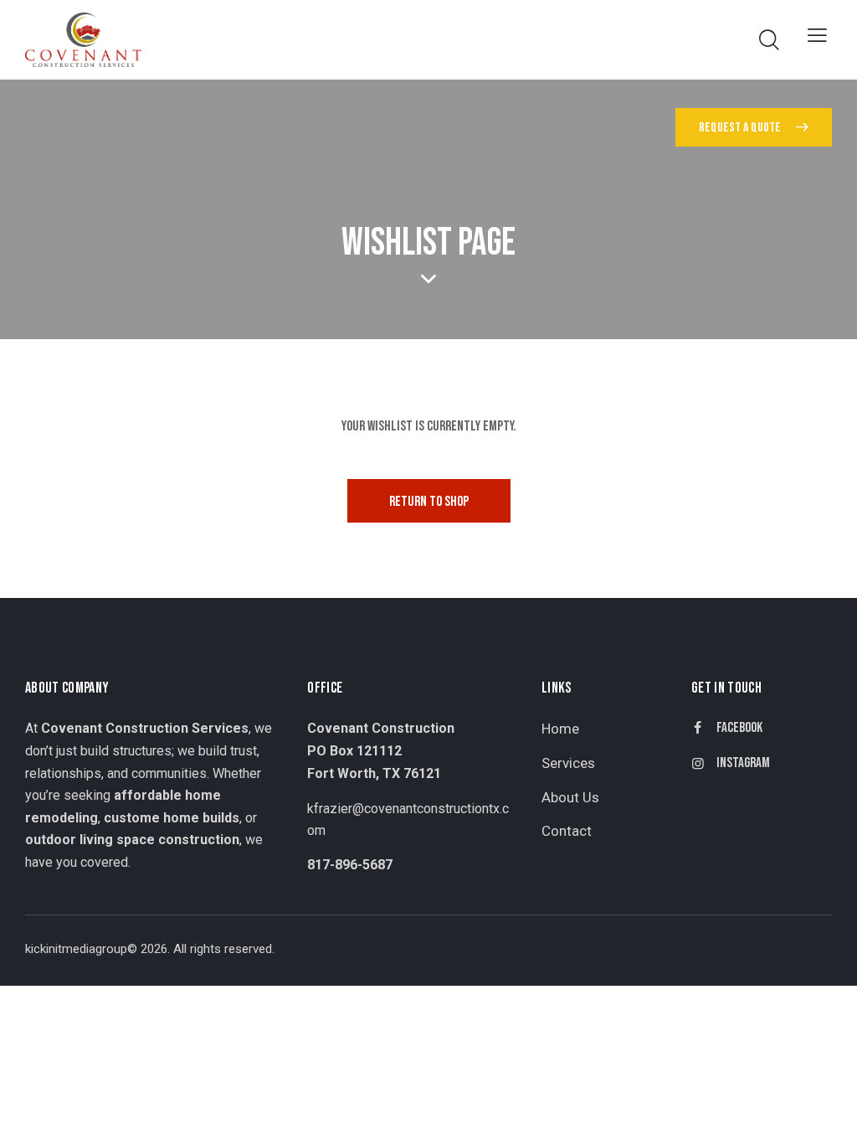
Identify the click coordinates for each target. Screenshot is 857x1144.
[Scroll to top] (811, 1113)
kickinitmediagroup (76, 948)
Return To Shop (429, 501)
